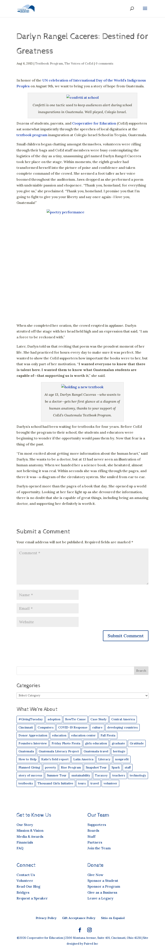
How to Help (27, 759)
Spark (116, 767)
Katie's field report (55, 759)
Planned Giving (29, 767)
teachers (118, 775)
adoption (53, 719)
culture (97, 727)
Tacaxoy (101, 775)
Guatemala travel (96, 751)
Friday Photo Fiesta (66, 743)
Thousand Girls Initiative (55, 783)
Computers (45, 727)
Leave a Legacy (100, 898)
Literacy (104, 759)
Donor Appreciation (32, 735)
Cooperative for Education (94, 123)
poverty (50, 767)
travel (94, 783)
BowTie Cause (75, 719)
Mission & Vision (30, 830)
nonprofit (122, 759)
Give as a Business (102, 892)
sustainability (80, 775)
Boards (93, 830)
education (59, 735)
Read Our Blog (28, 886)
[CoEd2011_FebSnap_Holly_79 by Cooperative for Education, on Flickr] (82, 387)
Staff (91, 836)
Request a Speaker (32, 898)
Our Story (25, 824)
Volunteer (25, 880)
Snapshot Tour (96, 767)
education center (83, 735)
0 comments (104, 63)
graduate (118, 743)
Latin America (83, 759)
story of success (30, 775)
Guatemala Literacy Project (59, 751)
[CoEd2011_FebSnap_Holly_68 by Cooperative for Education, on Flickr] (82, 97)
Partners (94, 842)
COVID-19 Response (72, 727)
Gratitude (137, 743)
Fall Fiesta (108, 735)
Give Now (95, 875)
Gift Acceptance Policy (78, 918)
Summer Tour (57, 775)
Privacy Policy (46, 918)
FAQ (20, 848)
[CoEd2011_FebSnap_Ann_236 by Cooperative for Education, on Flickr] (82, 263)
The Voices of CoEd (78, 63)
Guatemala (26, 751)
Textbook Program (49, 63)
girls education (96, 743)
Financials (25, 842)
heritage (119, 751)
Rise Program (71, 767)
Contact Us (26, 875)
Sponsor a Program (103, 886)
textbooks (25, 783)
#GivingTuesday (30, 719)
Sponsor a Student (102, 880)
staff (128, 767)
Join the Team (99, 848)
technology (138, 775)
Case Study (98, 719)
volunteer (110, 783)
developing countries (122, 727)
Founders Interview (32, 743)
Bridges (23, 892)
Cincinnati (25, 727)
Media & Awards (30, 836)
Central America (123, 719)
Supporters (96, 824)
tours (82, 783)
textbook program (32, 135)
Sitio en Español (113, 918)
